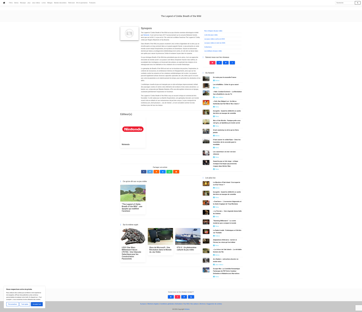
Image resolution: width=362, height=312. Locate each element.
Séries (16, 3)
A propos (143, 304)
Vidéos (217, 236)
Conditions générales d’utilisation (171, 304)
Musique (23, 3)
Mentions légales (153, 304)
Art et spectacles (82, 3)
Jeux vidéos (36, 3)
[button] (143, 171)
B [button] (232, 62)
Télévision (71, 3)
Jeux (28, 3)
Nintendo (146, 35)
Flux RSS (186, 304)
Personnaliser (12, 304)
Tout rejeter (24, 304)
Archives (203, 304)
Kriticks (187, 309)
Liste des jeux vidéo (211, 35)
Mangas (50, 3)
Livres (44, 3)
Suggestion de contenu (214, 304)
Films (11, 3)
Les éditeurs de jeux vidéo (213, 51)
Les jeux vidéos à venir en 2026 (214, 43)
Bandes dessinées (60, 3)
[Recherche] (357, 3)
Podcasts (92, 3)
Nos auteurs (195, 304)
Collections (208, 47)
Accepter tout (37, 304)
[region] (24, 297)
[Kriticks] (4, 2)
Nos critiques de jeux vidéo (213, 31)
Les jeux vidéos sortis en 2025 (214, 39)
